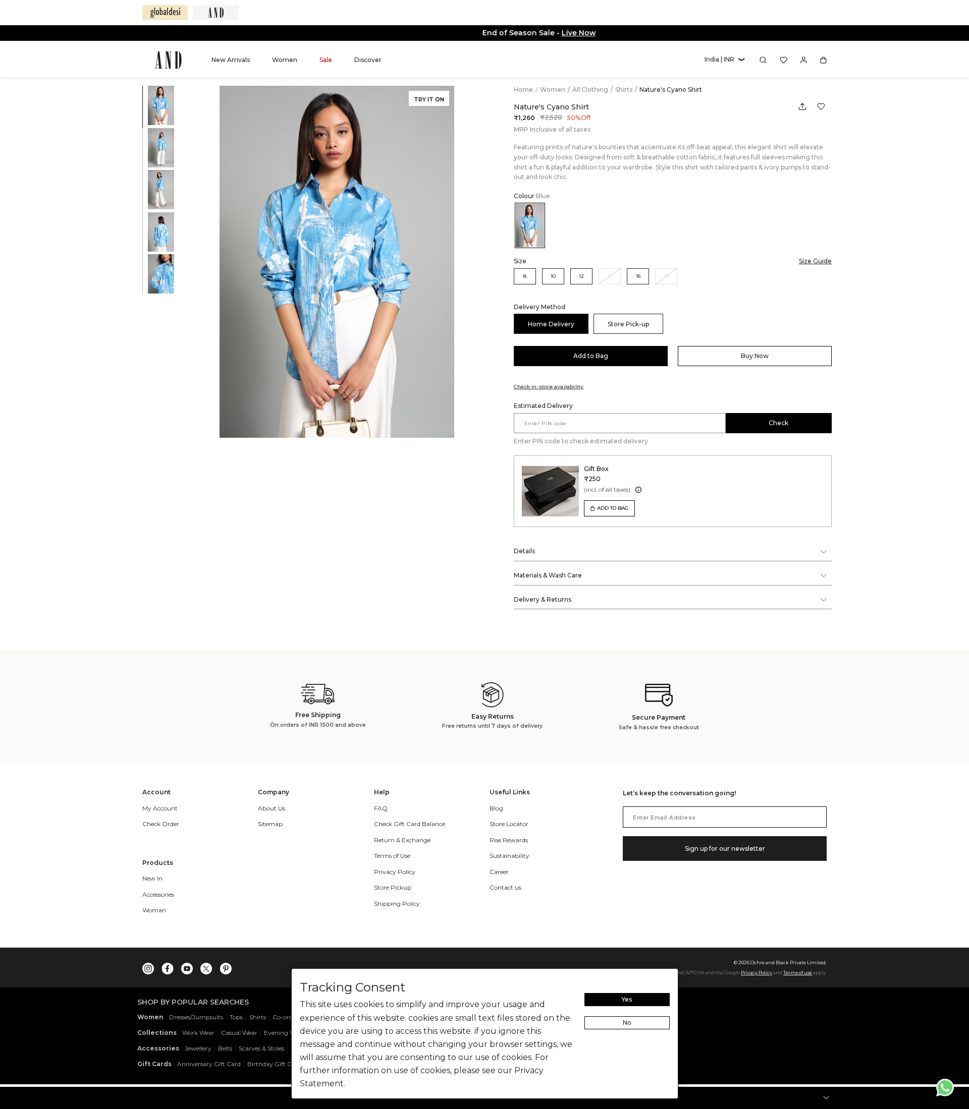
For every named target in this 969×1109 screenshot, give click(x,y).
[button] (724, 59)
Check (778, 423)
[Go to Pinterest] (226, 966)
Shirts (624, 89)
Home (523, 89)
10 (553, 276)
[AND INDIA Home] (168, 60)
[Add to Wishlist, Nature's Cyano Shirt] (821, 106)
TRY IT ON (429, 99)
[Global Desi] (165, 12)
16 (638, 276)
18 (666, 276)
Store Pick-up (628, 324)
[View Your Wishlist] (783, 60)
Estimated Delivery (543, 406)
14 (609, 276)
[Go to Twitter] (206, 966)
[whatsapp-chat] (945, 1087)
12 (581, 276)
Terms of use (797, 972)
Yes (627, 999)
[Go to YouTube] (187, 966)
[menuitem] (230, 60)
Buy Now (755, 356)
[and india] (215, 12)
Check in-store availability (548, 386)
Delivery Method (539, 307)
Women (553, 89)
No (627, 1022)
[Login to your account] (803, 60)
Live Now (524, 32)
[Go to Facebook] (168, 966)
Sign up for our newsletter (725, 848)
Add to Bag (590, 356)
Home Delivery (551, 324)
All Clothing (591, 89)
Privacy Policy (756, 972)
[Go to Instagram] (148, 966)
